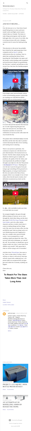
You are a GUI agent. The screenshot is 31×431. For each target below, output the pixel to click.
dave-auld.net (13, 13)
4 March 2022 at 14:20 (21, 313)
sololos (20, 423)
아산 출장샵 (20, 325)
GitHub (21, 13)
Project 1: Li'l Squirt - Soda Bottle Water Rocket (15, 385)
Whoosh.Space (8, 6)
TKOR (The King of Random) (17, 220)
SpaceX (15, 52)
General (9, 302)
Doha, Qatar (11, 304)
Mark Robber (6, 222)
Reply (9, 331)
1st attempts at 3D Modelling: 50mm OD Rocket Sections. (12, 404)
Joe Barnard (7, 165)
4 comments (10, 389)
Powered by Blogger (17, 420)
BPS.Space (15, 165)
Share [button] (4, 300)
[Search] (27, 2)
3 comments (10, 409)
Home (5, 13)
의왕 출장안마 (12, 326)
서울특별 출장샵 (16, 320)
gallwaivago (11, 313)
